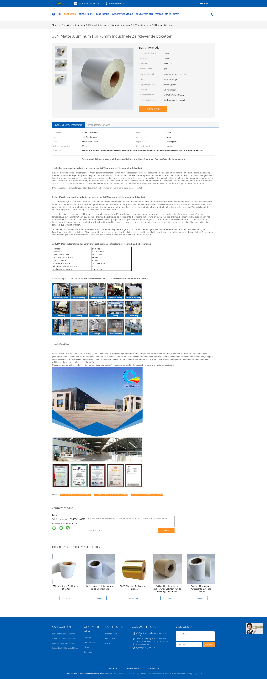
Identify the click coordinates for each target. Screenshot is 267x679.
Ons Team (88, 652)
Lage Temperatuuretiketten (63, 643)
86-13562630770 (77, 519)
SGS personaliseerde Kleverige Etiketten (147, 495)
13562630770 (71, 523)
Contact (166, 530)
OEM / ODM (110, 638)
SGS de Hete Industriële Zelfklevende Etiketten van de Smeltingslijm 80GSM (167, 589)
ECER (199, 673)
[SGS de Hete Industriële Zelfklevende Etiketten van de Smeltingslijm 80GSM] (167, 568)
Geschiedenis (89, 642)
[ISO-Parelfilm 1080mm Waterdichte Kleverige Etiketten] (201, 568)
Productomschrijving (99, 124)
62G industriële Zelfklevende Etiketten (75, 495)
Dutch (205, 3)
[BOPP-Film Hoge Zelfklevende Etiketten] (134, 568)
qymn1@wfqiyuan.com (89, 3)
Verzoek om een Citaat (167, 14)
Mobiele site (153, 669)
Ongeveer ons (86, 14)
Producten (70, 14)
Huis (59, 14)
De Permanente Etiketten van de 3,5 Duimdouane (99, 587)
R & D (107, 643)
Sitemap (113, 669)
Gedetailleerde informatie (68, 124)
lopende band (111, 633)
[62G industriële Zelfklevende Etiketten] (66, 568)
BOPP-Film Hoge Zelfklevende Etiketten (133, 587)
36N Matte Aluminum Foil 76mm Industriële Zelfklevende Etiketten (141, 25)
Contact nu (153, 108)
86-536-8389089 (116, 4)
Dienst (86, 647)
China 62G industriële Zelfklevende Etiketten (83, 673)
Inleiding (87, 637)
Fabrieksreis (102, 14)
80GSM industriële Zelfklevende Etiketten (111, 495)
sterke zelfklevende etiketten (64, 638)
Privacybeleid (132, 669)
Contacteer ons (144, 14)
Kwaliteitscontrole (122, 14)
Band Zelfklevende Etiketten (63, 633)
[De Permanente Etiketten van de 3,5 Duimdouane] (100, 568)
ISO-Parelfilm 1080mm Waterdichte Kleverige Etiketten (201, 589)
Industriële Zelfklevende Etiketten (66, 648)
